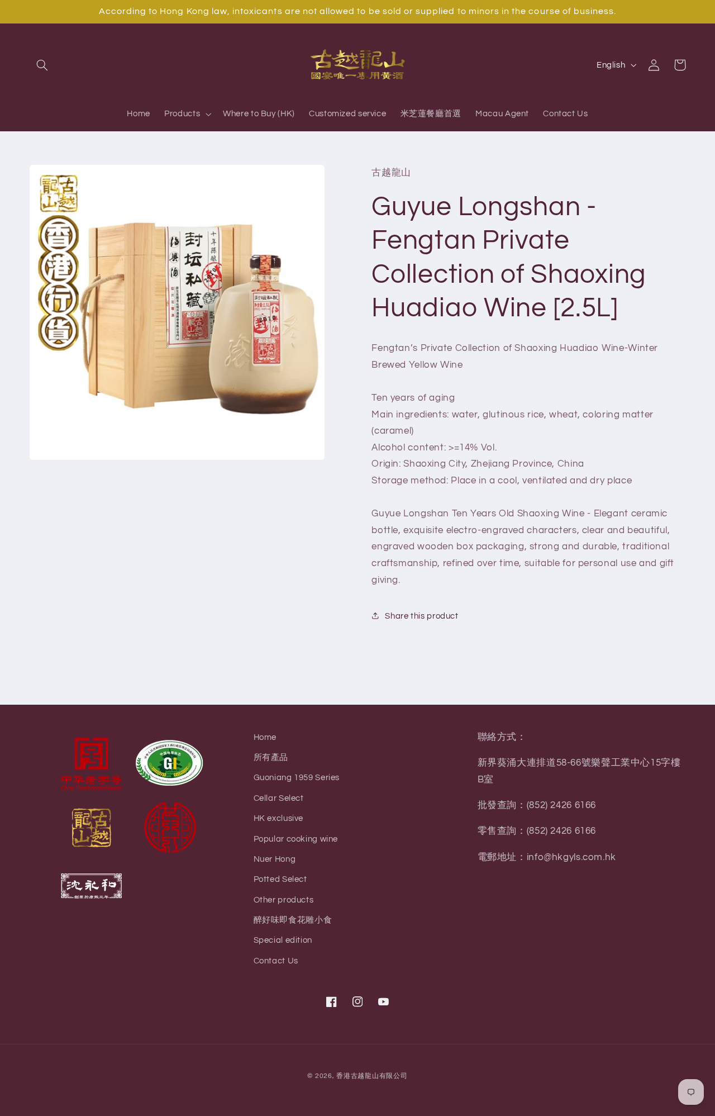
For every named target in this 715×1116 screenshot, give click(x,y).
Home (265, 737)
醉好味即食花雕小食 (293, 920)
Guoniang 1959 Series (297, 777)
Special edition (283, 940)
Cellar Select (279, 798)
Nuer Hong (275, 859)
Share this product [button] (421, 615)
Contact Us (276, 961)
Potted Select (280, 879)
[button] (42, 65)
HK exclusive (279, 818)
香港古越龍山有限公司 (371, 1076)
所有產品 (271, 757)
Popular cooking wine (296, 839)
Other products (284, 900)
